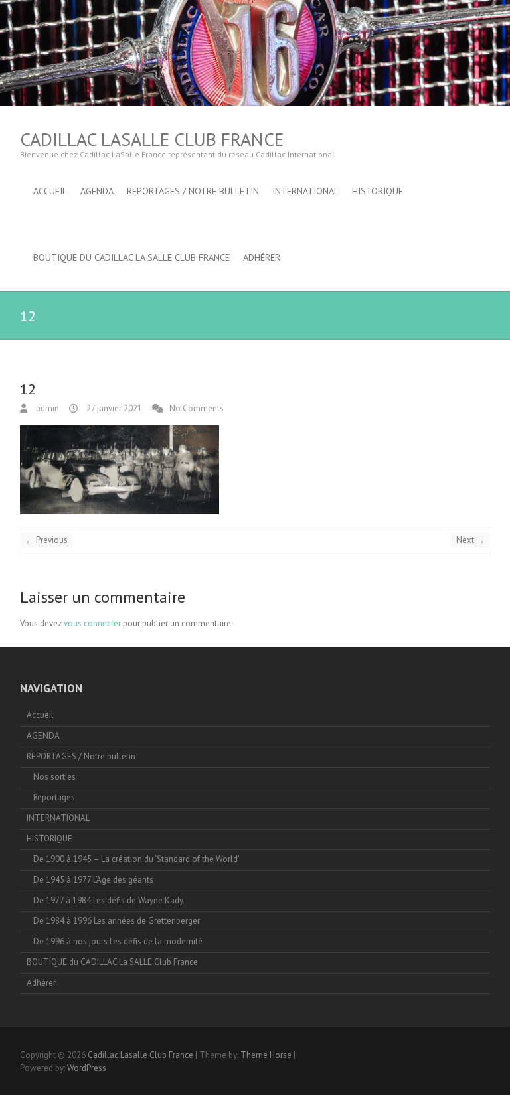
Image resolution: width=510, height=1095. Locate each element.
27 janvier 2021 (113, 408)
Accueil (50, 191)
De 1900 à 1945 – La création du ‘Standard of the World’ (136, 859)
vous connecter (92, 623)
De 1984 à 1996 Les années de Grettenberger (116, 920)
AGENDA (97, 191)
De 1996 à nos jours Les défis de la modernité (118, 941)
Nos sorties (54, 776)
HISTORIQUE (377, 191)
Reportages (54, 797)
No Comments (196, 408)
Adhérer (261, 257)
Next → (470, 540)
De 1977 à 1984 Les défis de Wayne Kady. (109, 900)
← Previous (46, 540)
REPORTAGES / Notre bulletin (193, 191)
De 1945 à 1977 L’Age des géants (93, 879)
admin (46, 408)
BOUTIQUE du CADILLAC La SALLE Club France (131, 257)
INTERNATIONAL (305, 191)
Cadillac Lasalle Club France (152, 139)
